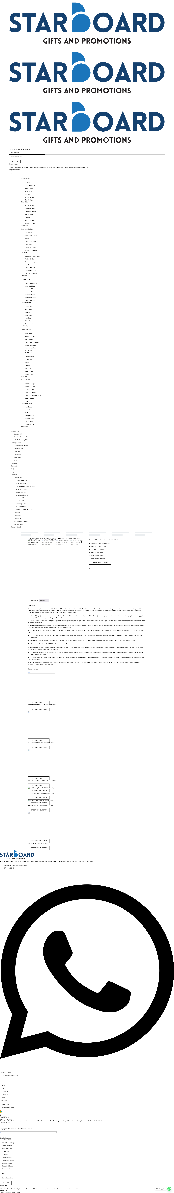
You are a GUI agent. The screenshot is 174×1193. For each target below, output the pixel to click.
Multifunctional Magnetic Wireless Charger (40, 805)
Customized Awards (72, 167)
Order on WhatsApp (100, 562)
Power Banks (46, 538)
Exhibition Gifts (25, 178)
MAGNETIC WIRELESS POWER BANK (41, 743)
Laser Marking (25, 275)
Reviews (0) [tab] (43, 600)
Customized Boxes (26, 403)
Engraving (24, 376)
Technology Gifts (61, 167)
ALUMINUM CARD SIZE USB (38, 843)
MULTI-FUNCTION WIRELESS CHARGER (42, 781)
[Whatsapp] (169, 1189)
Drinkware (31, 167)
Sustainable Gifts (83, 167)
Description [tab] (34, 600)
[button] (81, 542)
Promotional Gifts (40, 167)
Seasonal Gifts (25, 426)
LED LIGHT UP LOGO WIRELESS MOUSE (42, 705)
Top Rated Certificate (96, 1121)
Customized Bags (50, 167)
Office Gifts (12, 167)
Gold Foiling (24, 326)
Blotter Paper (24, 225)
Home (30, 538)
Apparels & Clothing (22, 167)
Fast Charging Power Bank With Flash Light (41, 793)
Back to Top (3, 1190)
